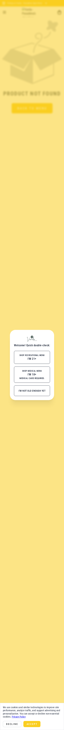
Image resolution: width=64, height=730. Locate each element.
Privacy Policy (19, 716)
